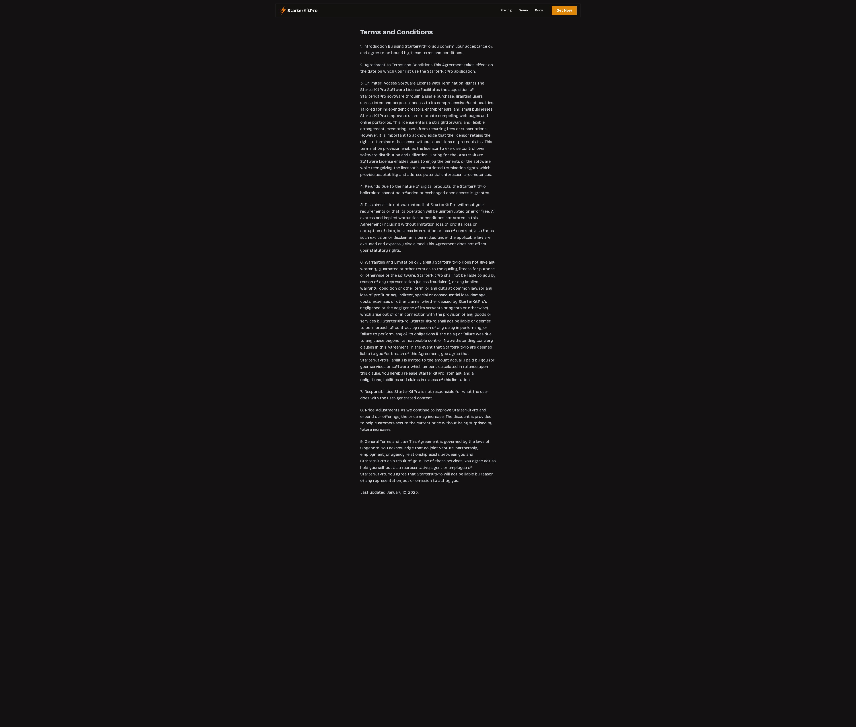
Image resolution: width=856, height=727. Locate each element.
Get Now (564, 10)
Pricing (506, 10)
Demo (523, 10)
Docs (539, 10)
